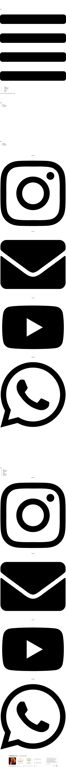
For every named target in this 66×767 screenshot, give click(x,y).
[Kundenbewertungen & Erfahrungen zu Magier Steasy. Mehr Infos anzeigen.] (5, 101)
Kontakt (4, 143)
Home (4, 104)
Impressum (4, 144)
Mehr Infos (54, 765)
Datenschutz (5, 145)
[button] (33, 47)
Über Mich (4, 106)
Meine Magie (5, 105)
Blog (5, 91)
